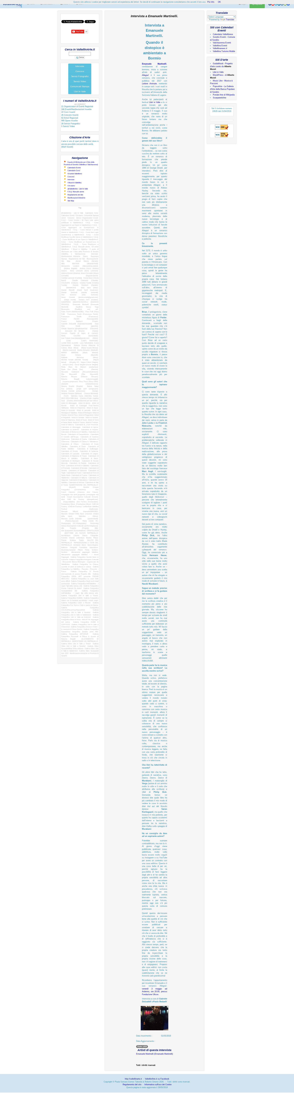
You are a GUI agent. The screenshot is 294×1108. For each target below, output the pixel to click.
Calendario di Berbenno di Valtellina (74, 432)
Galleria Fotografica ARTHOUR (74, 634)
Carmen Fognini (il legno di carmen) (79, 333)
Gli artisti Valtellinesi (75, 174)
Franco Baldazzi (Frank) (79, 321)
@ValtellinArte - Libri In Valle (78, 189)
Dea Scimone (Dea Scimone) (79, 295)
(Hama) (93, 331)
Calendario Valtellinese (223, 34)
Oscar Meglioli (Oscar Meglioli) (86, 365)
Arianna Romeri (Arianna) (70, 273)
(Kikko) (94, 338)
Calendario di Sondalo (79, 468)
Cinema (76, 535)
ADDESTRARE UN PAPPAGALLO (85, 641)
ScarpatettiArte (219, 98)
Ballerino (64, 547)
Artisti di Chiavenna (77, 408)
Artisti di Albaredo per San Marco (86, 401)
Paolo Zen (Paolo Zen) (72, 369)
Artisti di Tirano (81, 420)
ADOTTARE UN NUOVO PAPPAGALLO (81, 533)
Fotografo (73, 547)
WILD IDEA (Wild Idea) (69, 398)
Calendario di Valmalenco (78, 480)
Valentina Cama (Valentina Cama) (84, 396)
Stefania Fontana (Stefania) (71, 393)
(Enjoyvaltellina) (68, 502)
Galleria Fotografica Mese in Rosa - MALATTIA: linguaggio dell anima (79, 619)
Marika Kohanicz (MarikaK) (87, 350)
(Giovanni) (93, 328)
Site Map (71, 201)
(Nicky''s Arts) (67, 365)
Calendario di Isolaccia (89, 451)
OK (219, 2)
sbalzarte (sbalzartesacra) (79, 384)
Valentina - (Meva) (88, 516)
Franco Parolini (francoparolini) (79, 319)
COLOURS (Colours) (69, 283)
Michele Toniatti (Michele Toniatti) (74, 360)
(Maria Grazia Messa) (89, 348)
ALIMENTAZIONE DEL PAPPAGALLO (83, 485)
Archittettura (65, 535)
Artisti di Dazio (92, 408)
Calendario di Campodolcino (78, 434)
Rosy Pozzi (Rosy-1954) (88, 381)
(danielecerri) (68, 287)
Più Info (210, 2)
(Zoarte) (69, 401)
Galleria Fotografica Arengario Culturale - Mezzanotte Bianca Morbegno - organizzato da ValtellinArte (79, 562)
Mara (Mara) (73, 348)
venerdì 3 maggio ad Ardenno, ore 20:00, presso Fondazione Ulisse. (154, 992)
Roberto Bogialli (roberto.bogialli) (79, 379)
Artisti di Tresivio (92, 422)
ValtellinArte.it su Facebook (157, 1079)
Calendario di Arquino (89, 430)
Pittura (95, 538)
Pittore (80, 550)
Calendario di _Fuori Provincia (86, 425)
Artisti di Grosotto (68, 410)
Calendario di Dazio (78, 446)
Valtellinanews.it (220, 48)
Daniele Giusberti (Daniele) (85, 285)
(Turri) (64, 396)
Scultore (64, 552)
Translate (230, 19)
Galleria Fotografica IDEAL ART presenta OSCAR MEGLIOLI (79, 576)
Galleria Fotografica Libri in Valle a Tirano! (79, 595)
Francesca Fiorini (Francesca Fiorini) (83, 314)
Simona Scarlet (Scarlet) (72, 386)
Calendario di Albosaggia (70, 427)
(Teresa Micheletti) (90, 393)
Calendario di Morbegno (70, 461)
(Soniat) (93, 391)
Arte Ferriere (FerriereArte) (87, 502)
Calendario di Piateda (78, 463)
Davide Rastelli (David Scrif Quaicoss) (79, 290)
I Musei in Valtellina (74, 183)
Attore (84, 545)
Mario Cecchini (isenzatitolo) (79, 336)
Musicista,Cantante (68, 550)
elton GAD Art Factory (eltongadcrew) (79, 499)
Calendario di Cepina (79, 439)
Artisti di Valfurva (67, 425)
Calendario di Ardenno (70, 430)
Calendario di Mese (89, 458)
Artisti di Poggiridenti (86, 415)
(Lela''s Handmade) (87, 341)
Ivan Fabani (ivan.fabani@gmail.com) (75, 338)
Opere (85, 256)
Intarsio (72, 538)
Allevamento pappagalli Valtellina (84, 552)
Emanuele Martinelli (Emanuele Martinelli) (154, 1054)
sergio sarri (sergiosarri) (87, 389)
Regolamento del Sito (75, 195)
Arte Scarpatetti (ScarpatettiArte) (73, 530)
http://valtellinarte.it (133, 1079)
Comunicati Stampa (79, 86)
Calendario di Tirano (74, 473)
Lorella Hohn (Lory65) (69, 343)
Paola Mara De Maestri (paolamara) (79, 367)
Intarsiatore (94, 547)
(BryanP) (68, 487)
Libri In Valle (80, 91)
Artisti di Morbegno (85, 413)
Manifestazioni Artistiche (76, 198)
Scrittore (95, 550)
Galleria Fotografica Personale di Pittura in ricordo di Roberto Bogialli (79, 636)
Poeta (87, 550)
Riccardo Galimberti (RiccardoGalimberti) (79, 372)
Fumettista (83, 547)
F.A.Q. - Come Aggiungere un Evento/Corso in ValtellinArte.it (79, 227)
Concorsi (79, 71)
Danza (84, 535)
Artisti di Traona (79, 422)
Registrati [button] (258, 4)
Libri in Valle (154, 102)
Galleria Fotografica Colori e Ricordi (75, 603)
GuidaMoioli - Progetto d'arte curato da (221, 66)
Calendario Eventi (74, 168)
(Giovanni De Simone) (73, 331)
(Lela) (66, 341)
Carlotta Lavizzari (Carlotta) (71, 278)
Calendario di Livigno (89, 454)
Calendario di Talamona (78, 470)
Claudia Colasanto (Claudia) (85, 280)
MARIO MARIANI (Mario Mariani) (79, 352)
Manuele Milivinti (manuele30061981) (79, 511)
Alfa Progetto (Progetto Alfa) (79, 528)
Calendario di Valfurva (79, 478)
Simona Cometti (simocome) (73, 391)
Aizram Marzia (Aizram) (87, 261)
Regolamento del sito (132, 1084)
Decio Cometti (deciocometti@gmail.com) (79, 297)
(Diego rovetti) (68, 300)
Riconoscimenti (92, 259)
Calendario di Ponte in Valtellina (77, 466)
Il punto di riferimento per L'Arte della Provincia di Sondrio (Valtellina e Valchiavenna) (79, 251)
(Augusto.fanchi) (87, 276)
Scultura (73, 540)
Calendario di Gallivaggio (87, 449)
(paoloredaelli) (91, 519)
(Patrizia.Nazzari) (69, 521)
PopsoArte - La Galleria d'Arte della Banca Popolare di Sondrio (222, 89)
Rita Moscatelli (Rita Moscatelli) (79, 374)
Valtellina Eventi (220, 45)
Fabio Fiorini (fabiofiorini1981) (72, 312)
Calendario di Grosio (69, 451)
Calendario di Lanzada (70, 454)
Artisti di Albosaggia (69, 403)
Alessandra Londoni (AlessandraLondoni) (79, 266)
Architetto (76, 545)
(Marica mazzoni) (68, 350)
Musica (88, 538)
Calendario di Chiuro (70, 444)
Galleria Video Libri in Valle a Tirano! (76, 644)
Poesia (63, 540)
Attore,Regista (92, 545)
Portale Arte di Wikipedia (224, 95)
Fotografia (94, 535)
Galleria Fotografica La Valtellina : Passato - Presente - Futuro (79, 569)
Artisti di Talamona (68, 420)
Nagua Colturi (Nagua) (89, 362)
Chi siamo (71, 186)
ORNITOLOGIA (92, 530)
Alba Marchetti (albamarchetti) (79, 263)
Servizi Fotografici (80, 76)
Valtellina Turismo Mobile (224, 51)
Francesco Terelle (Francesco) (79, 316)
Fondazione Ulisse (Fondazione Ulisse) (76, 504)
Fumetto (64, 538)
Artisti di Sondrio (91, 417)
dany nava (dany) (89, 287)
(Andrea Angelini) (69, 268)
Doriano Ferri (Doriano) (88, 300)
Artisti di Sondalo (78, 417)
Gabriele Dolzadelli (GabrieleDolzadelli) (76, 324)
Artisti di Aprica (84, 403)
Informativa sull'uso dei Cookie (158, 1084)
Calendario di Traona (79, 475)
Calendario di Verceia (76, 482)
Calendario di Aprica (90, 427)
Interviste (79, 66)
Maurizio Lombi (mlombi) (71, 519)
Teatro (81, 540)
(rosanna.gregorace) (69, 381)
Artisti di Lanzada (83, 410)
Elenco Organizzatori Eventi (87, 218)
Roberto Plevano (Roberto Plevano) (79, 377)
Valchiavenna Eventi (222, 43)
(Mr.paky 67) (73, 362)
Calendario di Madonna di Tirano (74, 456)
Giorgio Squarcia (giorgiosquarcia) (74, 328)
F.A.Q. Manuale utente (76, 192)
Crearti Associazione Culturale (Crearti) (82, 497)
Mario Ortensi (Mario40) (79, 355)
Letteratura (80, 538)
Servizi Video (80, 81)
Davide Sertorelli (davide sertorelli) (79, 292)
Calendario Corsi (74, 170)
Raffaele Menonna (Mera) (79, 357)
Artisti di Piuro (73, 415)
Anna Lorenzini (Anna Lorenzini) (84, 271)
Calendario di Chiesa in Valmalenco (84, 441)
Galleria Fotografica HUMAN (72, 598)
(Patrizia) (92, 369)
